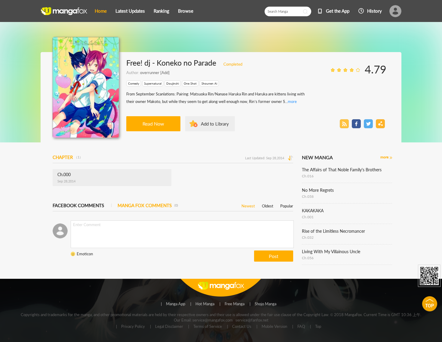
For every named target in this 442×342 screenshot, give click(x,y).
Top (318, 326)
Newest (248, 205)
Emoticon (85, 253)
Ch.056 (308, 258)
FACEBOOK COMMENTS (78, 205)
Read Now (153, 123)
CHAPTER (68, 157)
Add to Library (215, 123)
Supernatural (152, 83)
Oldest (267, 205)
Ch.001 (308, 217)
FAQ (301, 326)
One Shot (190, 83)
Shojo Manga (265, 304)
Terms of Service (207, 326)
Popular (286, 205)
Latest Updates (130, 11)
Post (273, 256)
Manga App (175, 304)
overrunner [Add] (155, 72)
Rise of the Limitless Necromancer (333, 231)
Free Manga (234, 304)
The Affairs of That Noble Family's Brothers (342, 169)
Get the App (337, 11)
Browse (185, 11)
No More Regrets (318, 190)
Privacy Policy (133, 326)
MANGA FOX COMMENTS (148, 205)
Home (101, 11)
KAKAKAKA (313, 210)
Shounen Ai (209, 83)
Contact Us (241, 326)
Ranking (161, 11)
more (292, 101)
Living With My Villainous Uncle (331, 251)
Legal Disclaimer (169, 326)
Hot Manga (204, 304)
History (374, 11)
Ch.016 (308, 176)
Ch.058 (308, 196)
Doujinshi (172, 83)
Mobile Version (274, 326)
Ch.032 (308, 237)
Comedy (133, 83)
